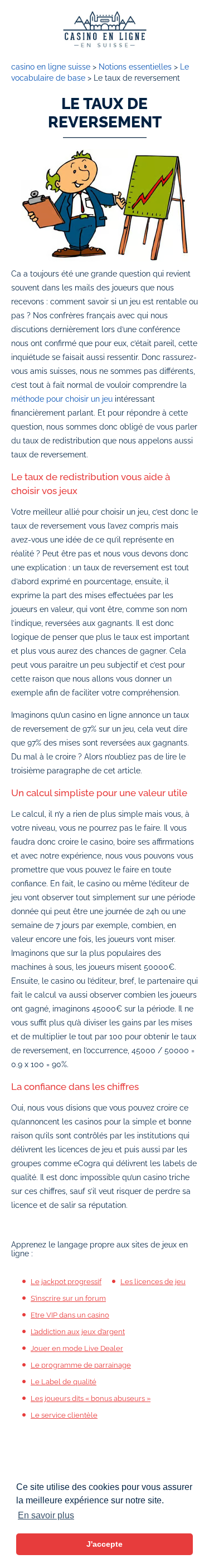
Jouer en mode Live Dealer (77, 1348)
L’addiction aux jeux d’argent (78, 1332)
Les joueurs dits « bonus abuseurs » (90, 1398)
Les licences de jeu (153, 1281)
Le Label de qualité (63, 1382)
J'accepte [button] (104, 1544)
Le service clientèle (64, 1415)
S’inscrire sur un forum (68, 1298)
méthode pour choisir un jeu (62, 398)
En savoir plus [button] (46, 1515)
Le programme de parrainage (81, 1365)
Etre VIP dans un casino (70, 1315)
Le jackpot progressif (66, 1281)
